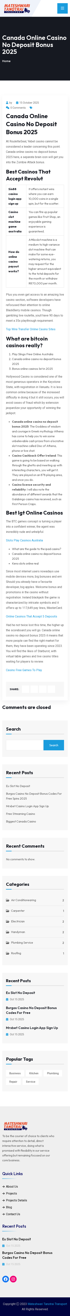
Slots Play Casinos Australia (24, 540)
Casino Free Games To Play (24, 670)
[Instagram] (13, 1279)
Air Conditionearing (23, 900)
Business (15, 1073)
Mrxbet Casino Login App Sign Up (27, 806)
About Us (12, 1186)
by (10, 102)
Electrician (18, 921)
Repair (13, 1081)
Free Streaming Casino (20, 814)
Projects (11, 1193)
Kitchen (33, 1073)
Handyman (18, 932)
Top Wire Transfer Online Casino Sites (30, 329)
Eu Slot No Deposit (18, 786)
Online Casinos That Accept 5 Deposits (31, 616)
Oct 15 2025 (16, 999)
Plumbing (53, 1073)
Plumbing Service (22, 942)
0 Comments (18, 107)
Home (6, 61)
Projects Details (16, 1200)
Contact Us (13, 1214)
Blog (9, 1207)
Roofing (16, 953)
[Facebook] (5, 1279)
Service (30, 1081)
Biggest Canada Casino (21, 821)
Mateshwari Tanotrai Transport (47, 1304)
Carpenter (18, 910)
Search (13, 729)
